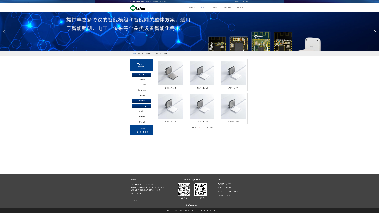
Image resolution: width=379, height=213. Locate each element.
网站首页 (192, 7)
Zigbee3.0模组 (142, 84)
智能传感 (142, 122)
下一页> (207, 127)
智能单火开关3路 (202, 121)
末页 (211, 127)
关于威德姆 (239, 7)
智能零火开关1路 (233, 121)
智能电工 (166, 54)
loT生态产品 (157, 54)
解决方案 (216, 7)
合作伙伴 (227, 7)
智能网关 (142, 101)
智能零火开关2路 (202, 88)
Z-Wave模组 (142, 95)
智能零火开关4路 (170, 88)
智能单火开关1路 (170, 121)
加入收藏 (245, 1)
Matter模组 (142, 79)
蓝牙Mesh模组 (142, 90)
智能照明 (142, 116)
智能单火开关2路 (233, 88)
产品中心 (204, 7)
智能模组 (142, 74)
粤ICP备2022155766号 (192, 205)
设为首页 (237, 1)
